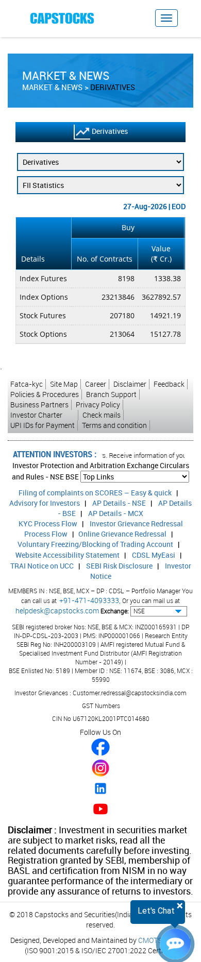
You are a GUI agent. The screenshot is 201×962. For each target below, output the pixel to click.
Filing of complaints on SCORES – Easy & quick (95, 492)
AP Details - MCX (115, 513)
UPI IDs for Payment (42, 425)
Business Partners (39, 404)
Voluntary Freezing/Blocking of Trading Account (95, 544)
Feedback (169, 384)
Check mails (101, 415)
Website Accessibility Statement (67, 555)
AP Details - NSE (119, 503)
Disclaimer (129, 384)
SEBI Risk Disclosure (119, 566)
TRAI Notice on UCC (42, 566)
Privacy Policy (98, 404)
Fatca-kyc (26, 384)
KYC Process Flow (48, 523)
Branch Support (111, 394)
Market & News (52, 87)
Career (95, 384)
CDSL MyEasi (153, 555)
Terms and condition (114, 425)
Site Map (64, 384)
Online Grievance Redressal (122, 534)
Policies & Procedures (44, 394)
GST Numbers (101, 705)
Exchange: (114, 611)
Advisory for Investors (44, 503)
